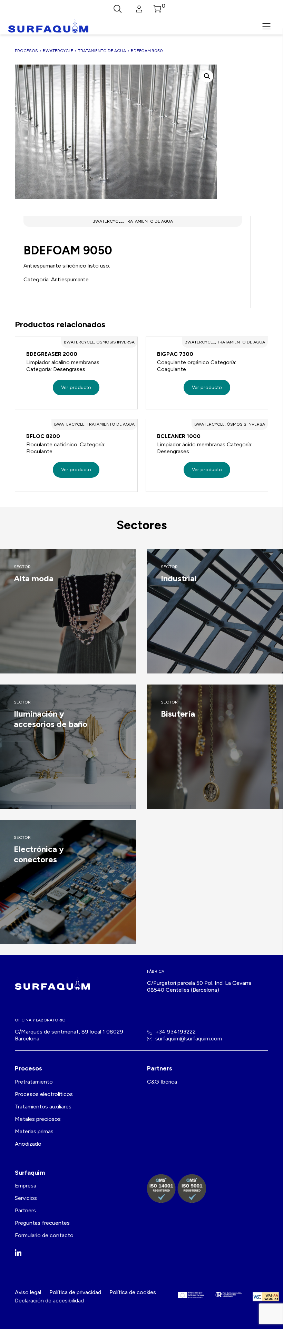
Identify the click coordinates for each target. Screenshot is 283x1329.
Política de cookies (132, 1292)
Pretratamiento (34, 1081)
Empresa (25, 1185)
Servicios (26, 1198)
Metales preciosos (38, 1119)
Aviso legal (28, 1292)
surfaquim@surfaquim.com (188, 1038)
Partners (25, 1210)
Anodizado (28, 1144)
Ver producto (76, 387)
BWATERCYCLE (58, 50)
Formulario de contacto (44, 1235)
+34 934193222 (175, 1031)
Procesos (26, 50)
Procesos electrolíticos (44, 1094)
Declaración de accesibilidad (49, 1300)
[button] (207, 76)
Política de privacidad (75, 1292)
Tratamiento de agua (102, 50)
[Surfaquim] (48, 26)
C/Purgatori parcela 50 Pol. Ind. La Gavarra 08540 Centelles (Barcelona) (199, 986)
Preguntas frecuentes (42, 1223)
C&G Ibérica (162, 1081)
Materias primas (34, 1131)
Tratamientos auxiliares (43, 1106)
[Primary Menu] (266, 26)
